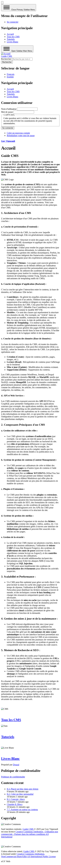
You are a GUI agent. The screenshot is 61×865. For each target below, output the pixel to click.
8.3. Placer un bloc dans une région (22, 789)
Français (10, 74)
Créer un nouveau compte (18, 133)
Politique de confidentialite (13, 777)
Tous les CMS (11, 720)
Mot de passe (7, 112)
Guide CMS (6, 56)
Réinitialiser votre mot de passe (21, 135)
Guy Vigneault (8, 141)
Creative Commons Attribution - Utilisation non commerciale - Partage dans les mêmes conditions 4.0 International (29, 834)
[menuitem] (12, 22)
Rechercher (6, 59)
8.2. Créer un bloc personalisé (20, 794)
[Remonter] (2, 2)
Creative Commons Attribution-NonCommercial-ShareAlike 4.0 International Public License (28, 855)
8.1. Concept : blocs (16, 799)
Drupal (16, 764)
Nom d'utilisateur (8, 109)
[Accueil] (5, 53)
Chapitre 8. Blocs (14, 804)
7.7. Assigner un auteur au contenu (22, 809)
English (10, 77)
